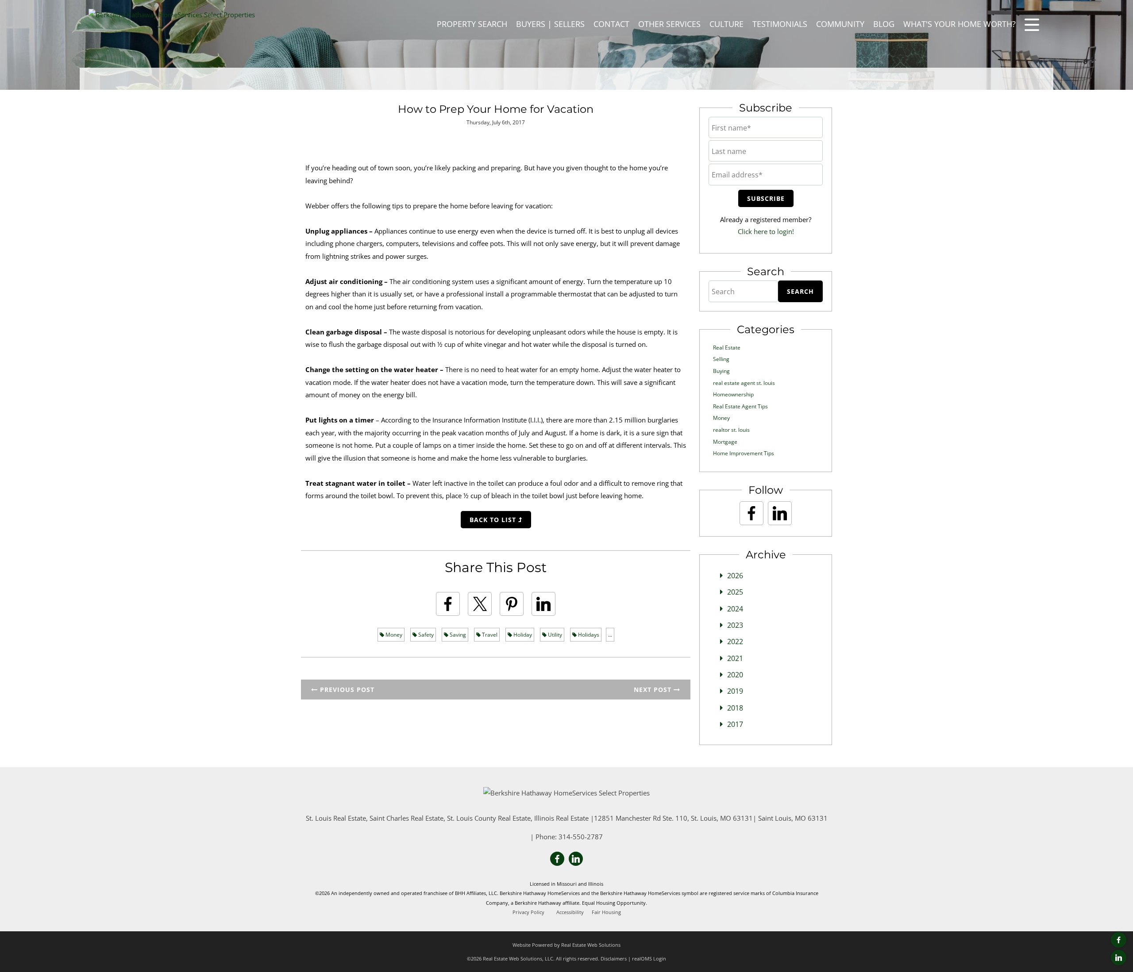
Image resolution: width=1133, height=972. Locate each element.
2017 (735, 724)
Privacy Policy (528, 912)
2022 (735, 641)
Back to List (494, 519)
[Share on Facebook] (448, 604)
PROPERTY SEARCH (472, 24)
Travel (489, 634)
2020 (735, 675)
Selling (721, 359)
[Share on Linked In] (543, 604)
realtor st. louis (731, 430)
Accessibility (570, 912)
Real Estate (726, 347)
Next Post (654, 689)
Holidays (588, 634)
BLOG (883, 24)
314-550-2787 (581, 836)
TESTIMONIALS (779, 24)
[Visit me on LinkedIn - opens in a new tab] (1118, 957)
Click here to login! (766, 231)
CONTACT (611, 24)
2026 (735, 575)
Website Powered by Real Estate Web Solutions (566, 944)
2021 (735, 658)
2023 (735, 625)
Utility (554, 634)
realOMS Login (649, 958)
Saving (457, 634)
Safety (425, 634)
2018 (735, 708)
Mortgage (725, 442)
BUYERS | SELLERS (550, 24)
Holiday (522, 634)
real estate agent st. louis (744, 383)
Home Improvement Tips (743, 453)
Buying (721, 371)
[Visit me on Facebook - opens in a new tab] (1118, 940)
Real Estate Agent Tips (740, 406)
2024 (735, 609)
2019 (735, 691)
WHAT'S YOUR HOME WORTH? (959, 24)
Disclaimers (614, 958)
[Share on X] (480, 604)
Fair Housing (606, 912)
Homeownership (733, 394)
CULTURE (726, 24)
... (610, 634)
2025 (735, 592)
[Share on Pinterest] (512, 604)
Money (393, 634)
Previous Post (346, 689)
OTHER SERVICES (669, 24)
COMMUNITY (840, 24)
